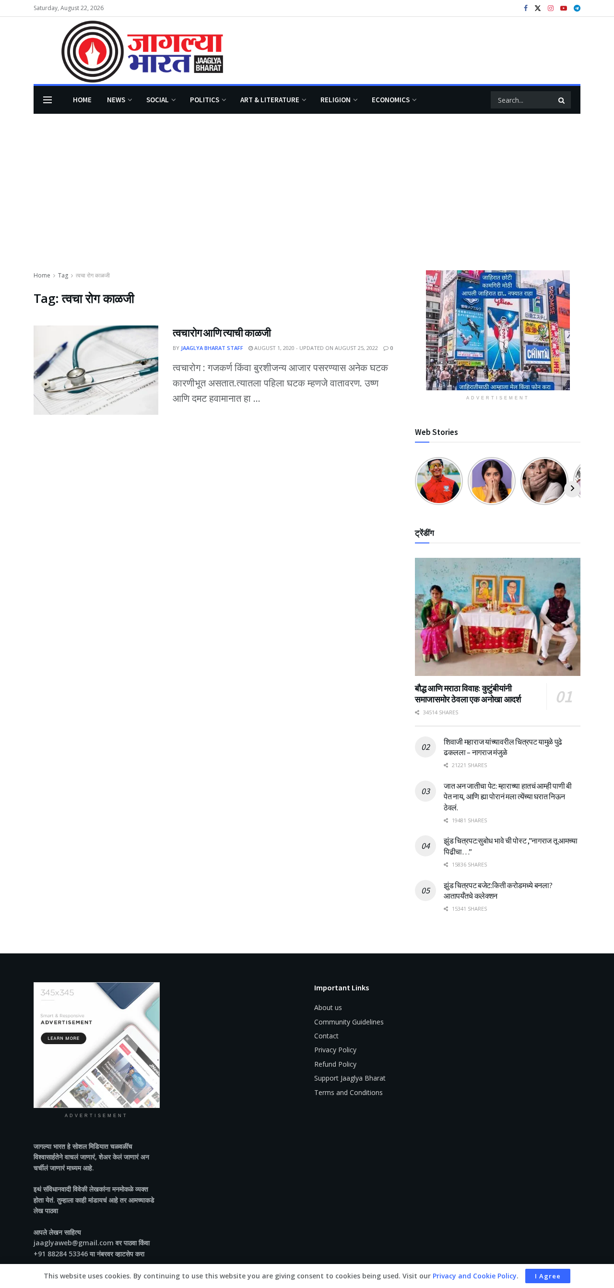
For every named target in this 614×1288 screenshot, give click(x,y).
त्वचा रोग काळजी (93, 275)
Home (82, 99)
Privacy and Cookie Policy (475, 1275)
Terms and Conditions (348, 1092)
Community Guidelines (349, 1021)
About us (328, 1007)
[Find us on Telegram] (577, 8)
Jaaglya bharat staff (212, 347)
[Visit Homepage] (128, 50)
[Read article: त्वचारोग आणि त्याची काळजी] (96, 370)
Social (157, 99)
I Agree (548, 1276)
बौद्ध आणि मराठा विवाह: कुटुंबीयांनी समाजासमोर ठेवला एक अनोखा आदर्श (468, 694)
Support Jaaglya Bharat (350, 1078)
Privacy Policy (335, 1049)
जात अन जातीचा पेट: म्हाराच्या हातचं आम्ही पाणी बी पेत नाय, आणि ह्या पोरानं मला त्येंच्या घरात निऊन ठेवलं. (508, 796)
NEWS (116, 99)
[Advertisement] (307, 198)
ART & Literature (269, 99)
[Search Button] (562, 99)
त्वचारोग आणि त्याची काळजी (222, 332)
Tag (63, 275)
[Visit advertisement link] (497, 330)
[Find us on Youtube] (563, 8)
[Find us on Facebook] (526, 8)
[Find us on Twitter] (537, 8)
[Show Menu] (47, 99)
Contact (326, 1035)
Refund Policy (335, 1064)
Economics (391, 99)
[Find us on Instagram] (551, 8)
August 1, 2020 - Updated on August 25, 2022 (315, 347)
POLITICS (204, 99)
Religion (335, 99)
